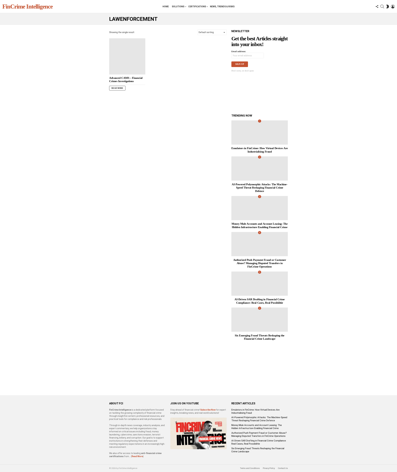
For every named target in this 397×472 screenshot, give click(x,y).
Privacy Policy (269, 468)
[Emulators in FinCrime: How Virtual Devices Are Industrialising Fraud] (259, 132)
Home (166, 6)
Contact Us (283, 468)
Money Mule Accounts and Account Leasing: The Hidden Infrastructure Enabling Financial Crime (260, 225)
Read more (117, 88)
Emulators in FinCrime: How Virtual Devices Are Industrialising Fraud (259, 150)
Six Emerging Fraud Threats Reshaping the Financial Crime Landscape (259, 337)
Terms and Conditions (250, 468)
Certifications (197, 6)
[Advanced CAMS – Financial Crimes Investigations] (127, 56)
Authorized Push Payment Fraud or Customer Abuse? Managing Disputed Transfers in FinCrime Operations (259, 263)
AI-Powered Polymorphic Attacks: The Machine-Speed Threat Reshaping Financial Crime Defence (259, 188)
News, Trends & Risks (222, 6)
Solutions (178, 6)
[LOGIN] (393, 6)
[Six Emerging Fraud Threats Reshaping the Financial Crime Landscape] (259, 320)
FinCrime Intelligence (27, 6)
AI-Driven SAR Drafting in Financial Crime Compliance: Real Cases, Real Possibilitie (259, 301)
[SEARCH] (382, 6)
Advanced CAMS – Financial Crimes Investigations (126, 79)
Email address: (238, 51)
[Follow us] (377, 6)
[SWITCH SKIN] (387, 6)
